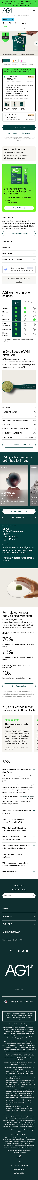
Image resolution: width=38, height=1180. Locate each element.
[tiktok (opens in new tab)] (23, 951)
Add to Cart (17, 127)
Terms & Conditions (19, 1169)
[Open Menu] (34, 10)
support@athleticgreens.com (26, 1147)
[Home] (7, 10)
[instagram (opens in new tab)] (11, 951)
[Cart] (29, 10)
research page (27, 796)
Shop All (12, 15)
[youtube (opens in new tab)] (27, 951)
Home (6, 15)
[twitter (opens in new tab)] (19, 951)
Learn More (19, 282)
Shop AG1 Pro (18, 208)
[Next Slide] (36, 43)
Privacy (19, 1161)
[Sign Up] (33, 896)
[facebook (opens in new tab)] (15, 951)
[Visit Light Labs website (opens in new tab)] (6, 269)
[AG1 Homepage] (19, 970)
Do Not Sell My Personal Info (19, 1165)
